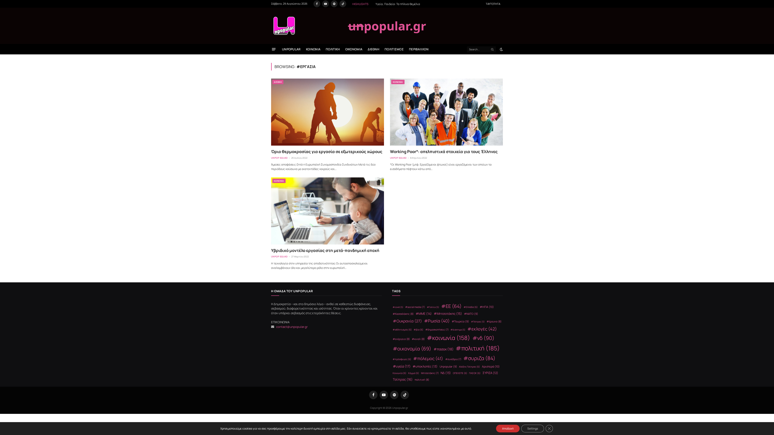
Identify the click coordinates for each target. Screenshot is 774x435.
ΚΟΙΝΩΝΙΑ (313, 49)
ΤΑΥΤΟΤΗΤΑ (493, 4)
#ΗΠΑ (487, 307)
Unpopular (448, 366)
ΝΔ (446, 373)
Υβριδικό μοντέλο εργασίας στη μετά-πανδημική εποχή (325, 250)
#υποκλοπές (425, 366)
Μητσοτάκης (430, 373)
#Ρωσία (437, 321)
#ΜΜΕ (424, 313)
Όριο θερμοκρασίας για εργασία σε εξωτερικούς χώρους (326, 151)
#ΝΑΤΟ (471, 314)
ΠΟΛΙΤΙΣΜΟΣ (394, 49)
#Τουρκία (460, 321)
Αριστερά (491, 366)
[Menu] (274, 49)
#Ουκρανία (407, 321)
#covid (398, 307)
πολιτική (422, 379)
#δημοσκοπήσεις (437, 329)
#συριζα (479, 358)
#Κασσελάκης (403, 314)
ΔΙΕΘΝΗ (373, 49)
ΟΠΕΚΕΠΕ (460, 373)
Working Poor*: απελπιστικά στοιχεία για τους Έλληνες (444, 151)
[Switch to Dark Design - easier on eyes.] (501, 49)
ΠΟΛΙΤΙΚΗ (333, 49)
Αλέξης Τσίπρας (469, 366)
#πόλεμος (428, 358)
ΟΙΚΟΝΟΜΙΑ (354, 49)
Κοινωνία (399, 373)
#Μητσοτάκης (448, 313)
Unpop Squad (279, 157)
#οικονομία (412, 348)
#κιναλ (418, 339)
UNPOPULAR (291, 49)
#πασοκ (444, 349)
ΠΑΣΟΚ (475, 373)
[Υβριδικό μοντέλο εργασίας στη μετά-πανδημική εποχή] (327, 210)
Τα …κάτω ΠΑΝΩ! (398, 4)
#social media (415, 307)
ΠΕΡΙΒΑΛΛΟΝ (419, 49)
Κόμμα (413, 373)
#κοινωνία (448, 338)
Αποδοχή (508, 428)
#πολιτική (478, 348)
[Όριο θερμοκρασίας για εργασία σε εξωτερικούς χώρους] (327, 112)
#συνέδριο (453, 359)
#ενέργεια (401, 339)
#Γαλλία (433, 307)
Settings (532, 428)
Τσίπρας (403, 379)
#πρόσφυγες (402, 359)
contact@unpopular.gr (292, 327)
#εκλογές (482, 329)
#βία (418, 329)
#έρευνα (494, 321)
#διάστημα (457, 329)
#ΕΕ (451, 306)
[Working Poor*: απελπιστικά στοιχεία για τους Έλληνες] (446, 112)
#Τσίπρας (478, 321)
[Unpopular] (284, 26)
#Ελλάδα (471, 307)
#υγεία (402, 366)
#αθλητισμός (402, 329)
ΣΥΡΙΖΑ (490, 373)
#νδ (483, 338)
